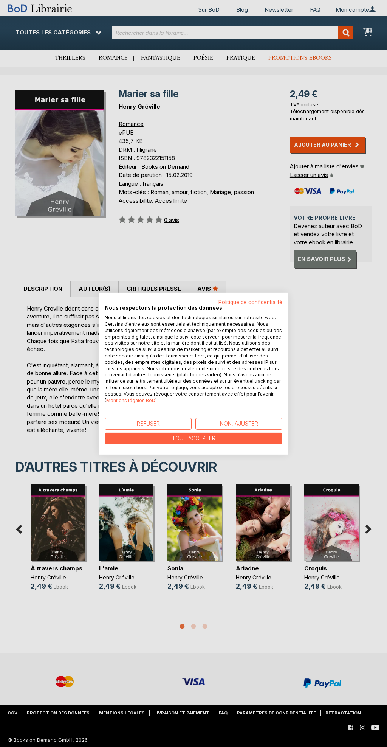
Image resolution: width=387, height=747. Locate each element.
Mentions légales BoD (130, 400)
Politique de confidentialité (250, 302)
